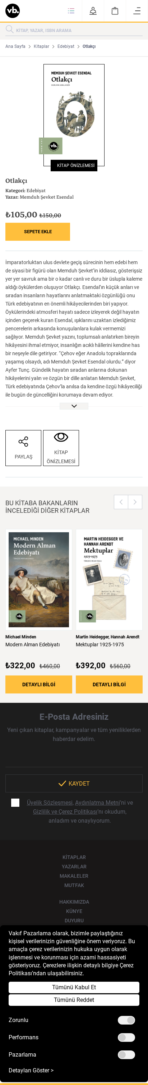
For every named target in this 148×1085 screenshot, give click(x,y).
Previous (121, 502)
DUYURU (74, 920)
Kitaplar (41, 46)
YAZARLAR (74, 866)
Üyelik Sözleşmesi (50, 802)
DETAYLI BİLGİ (38, 684)
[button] (71, 11)
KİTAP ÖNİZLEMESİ (74, 165)
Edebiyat (65, 46)
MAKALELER (74, 876)
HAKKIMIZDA (74, 902)
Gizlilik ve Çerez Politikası (65, 811)
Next (135, 502)
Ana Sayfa (15, 46)
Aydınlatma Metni (97, 802)
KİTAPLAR (74, 857)
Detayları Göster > (31, 1070)
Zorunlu (18, 1020)
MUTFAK (74, 885)
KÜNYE (74, 911)
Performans (23, 1037)
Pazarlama (22, 1055)
